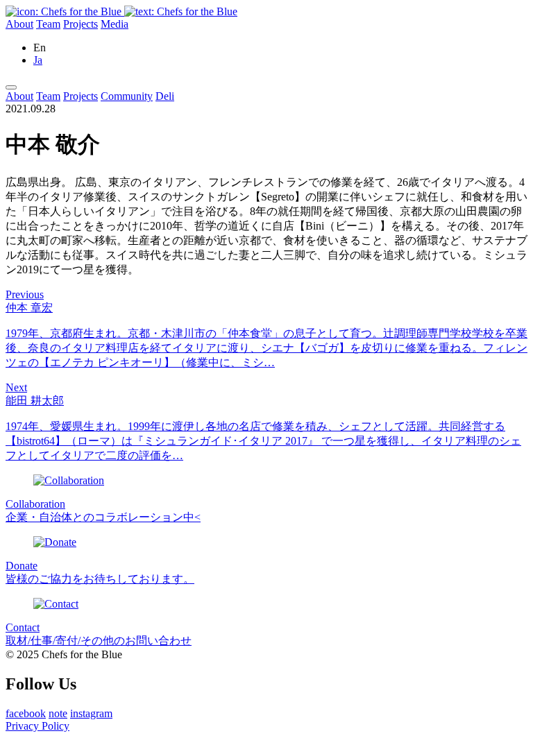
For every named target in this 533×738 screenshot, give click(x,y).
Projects (80, 24)
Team (48, 24)
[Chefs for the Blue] (121, 11)
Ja (37, 60)
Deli (164, 96)
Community (127, 96)
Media (114, 24)
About (19, 24)
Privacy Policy (37, 726)
